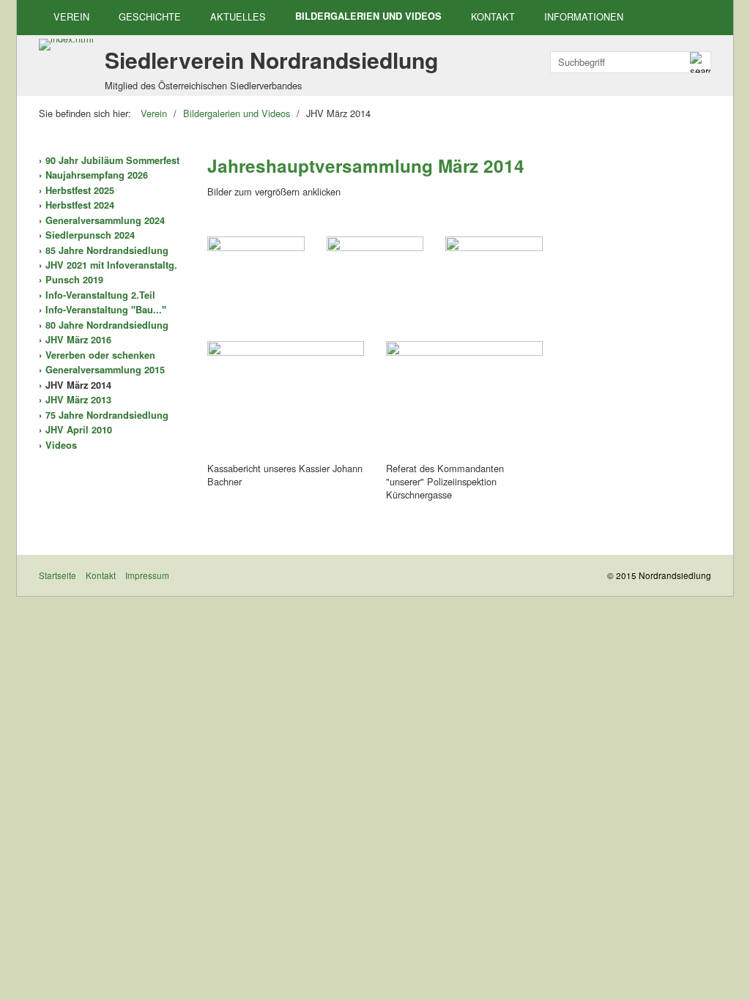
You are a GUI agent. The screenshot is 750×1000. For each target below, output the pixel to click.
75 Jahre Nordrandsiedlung (106, 415)
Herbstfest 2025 (79, 190)
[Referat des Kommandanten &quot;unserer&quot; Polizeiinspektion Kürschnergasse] (464, 399)
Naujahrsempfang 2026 (96, 175)
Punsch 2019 (74, 279)
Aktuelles (238, 16)
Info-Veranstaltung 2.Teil (100, 295)
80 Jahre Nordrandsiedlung (106, 325)
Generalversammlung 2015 (105, 369)
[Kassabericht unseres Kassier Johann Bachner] (285, 399)
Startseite (57, 575)
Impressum (147, 575)
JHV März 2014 (78, 385)
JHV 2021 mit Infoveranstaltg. (111, 265)
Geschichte (150, 16)
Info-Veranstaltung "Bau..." (105, 309)
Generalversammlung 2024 (105, 220)
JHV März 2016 (78, 339)
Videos (61, 445)
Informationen (583, 16)
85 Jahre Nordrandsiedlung (106, 250)
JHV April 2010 (78, 429)
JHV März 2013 (78, 399)
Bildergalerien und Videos (368, 16)
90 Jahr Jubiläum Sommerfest (112, 160)
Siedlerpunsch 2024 (90, 235)
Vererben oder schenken (100, 355)
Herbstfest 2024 (79, 205)
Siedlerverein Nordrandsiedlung (271, 59)
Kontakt (493, 16)
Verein (71, 16)
